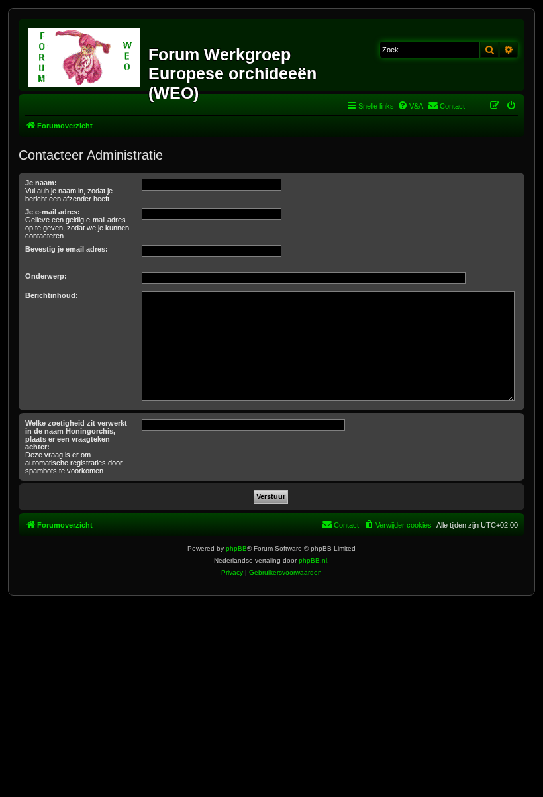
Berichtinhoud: (51, 295)
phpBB (236, 548)
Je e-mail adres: (52, 212)
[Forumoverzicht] (85, 55)
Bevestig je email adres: (66, 249)
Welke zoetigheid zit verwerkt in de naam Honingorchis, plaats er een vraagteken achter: (76, 435)
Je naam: (41, 183)
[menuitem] (410, 106)
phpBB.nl (313, 560)
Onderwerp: (46, 276)
